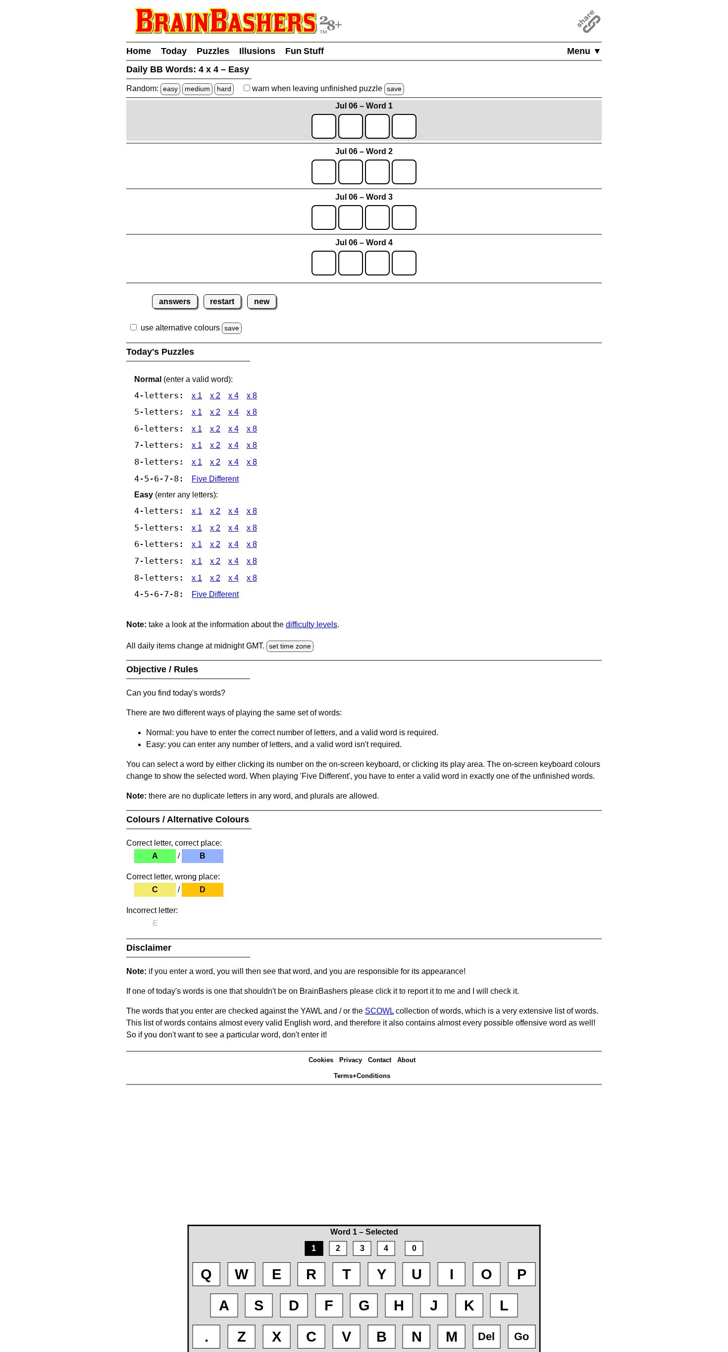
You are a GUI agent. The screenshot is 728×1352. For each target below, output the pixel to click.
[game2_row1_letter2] (350, 172)
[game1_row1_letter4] (404, 126)
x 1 (197, 395)
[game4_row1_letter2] (350, 263)
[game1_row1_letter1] (324, 126)
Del (486, 1336)
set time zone (290, 646)
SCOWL (379, 1011)
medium (197, 89)
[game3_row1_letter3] (377, 217)
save (394, 89)
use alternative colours (180, 328)
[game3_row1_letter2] (350, 217)
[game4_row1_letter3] (377, 263)
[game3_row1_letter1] (324, 217)
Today (174, 51)
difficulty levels (311, 624)
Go (521, 1336)
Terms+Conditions (362, 1076)
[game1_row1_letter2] (350, 126)
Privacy (350, 1060)
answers (175, 301)
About (406, 1060)
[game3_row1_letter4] (404, 217)
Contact (379, 1060)
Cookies (321, 1060)
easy (170, 89)
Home (138, 51)
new (261, 301)
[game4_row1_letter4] (404, 263)
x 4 (233, 395)
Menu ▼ (584, 51)
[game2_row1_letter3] (377, 172)
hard (224, 89)
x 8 (252, 395)
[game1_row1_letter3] (377, 126)
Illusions (257, 51)
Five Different (215, 479)
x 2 (215, 395)
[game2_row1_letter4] (404, 172)
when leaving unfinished (326, 88)
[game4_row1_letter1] (324, 263)
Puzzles (213, 51)
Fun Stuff (304, 51)
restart (222, 301)
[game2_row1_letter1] (324, 172)
